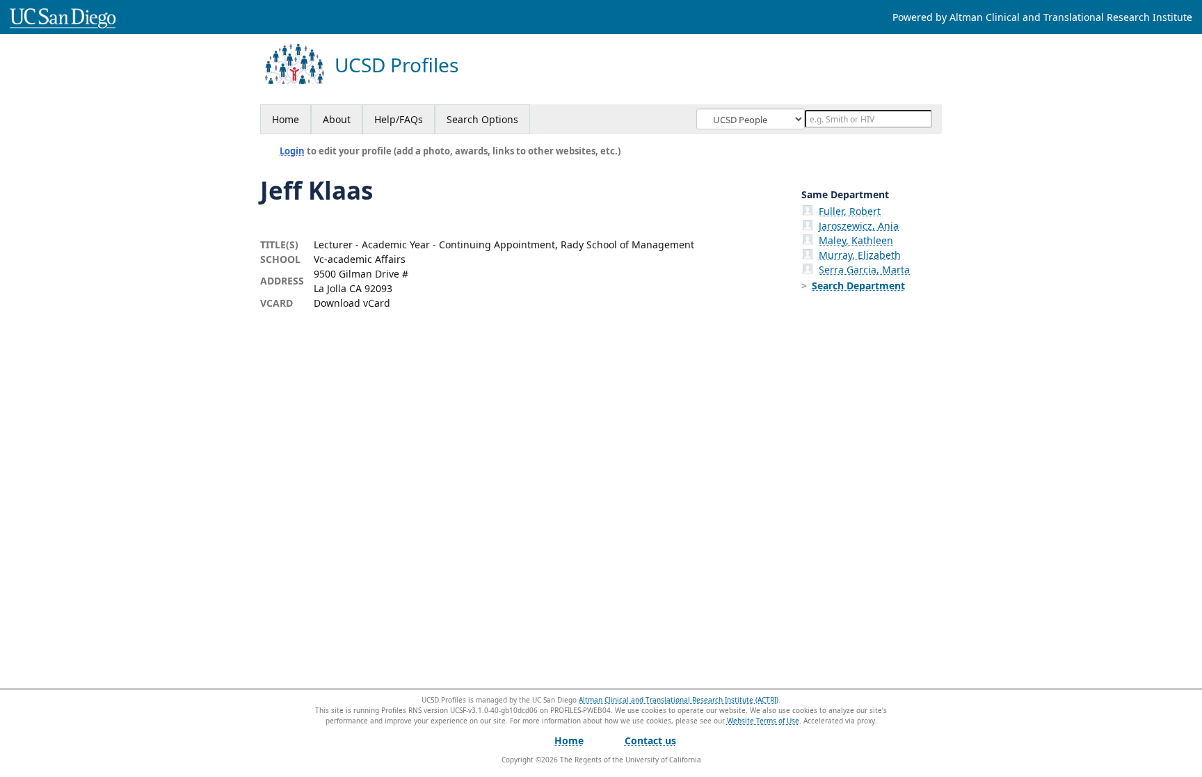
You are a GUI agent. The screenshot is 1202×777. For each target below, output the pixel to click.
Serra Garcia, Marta (864, 269)
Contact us (650, 740)
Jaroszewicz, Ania (859, 225)
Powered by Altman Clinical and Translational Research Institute (1042, 17)
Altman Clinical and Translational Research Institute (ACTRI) (678, 700)
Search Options (482, 119)
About (337, 119)
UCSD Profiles (396, 65)
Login (292, 151)
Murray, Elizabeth (860, 255)
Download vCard (352, 303)
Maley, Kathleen (856, 240)
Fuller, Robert (850, 211)
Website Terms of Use (763, 721)
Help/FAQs (398, 119)
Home (285, 119)
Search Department (858, 285)
